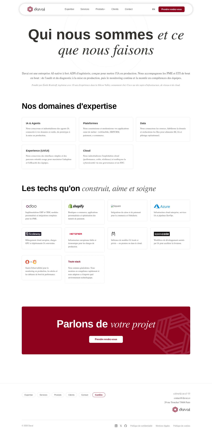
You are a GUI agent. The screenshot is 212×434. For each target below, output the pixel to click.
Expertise (69, 9)
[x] (121, 426)
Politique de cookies (181, 426)
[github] (125, 425)
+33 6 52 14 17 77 (181, 394)
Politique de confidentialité (141, 426)
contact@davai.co (182, 398)
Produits (100, 9)
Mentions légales (163, 426)
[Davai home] (36, 9)
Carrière (98, 395)
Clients (114, 9)
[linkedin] (116, 425)
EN (153, 9)
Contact (129, 9)
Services (84, 9)
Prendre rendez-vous (171, 9)
